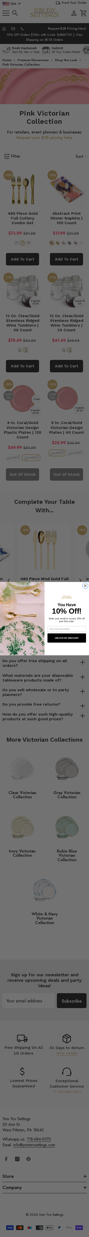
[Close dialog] (85, 586)
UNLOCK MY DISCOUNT (67, 638)
